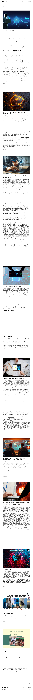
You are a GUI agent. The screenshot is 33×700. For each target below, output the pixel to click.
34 (4, 683)
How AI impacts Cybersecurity (11, 31)
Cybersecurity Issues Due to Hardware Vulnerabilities (14, 113)
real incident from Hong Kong (13, 41)
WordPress (29, 697)
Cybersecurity (7, 569)
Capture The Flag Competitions (12, 286)
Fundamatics (4, 1)
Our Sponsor (6, 650)
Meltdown (27, 137)
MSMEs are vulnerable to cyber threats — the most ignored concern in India (16, 503)
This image (7, 397)
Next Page (29, 683)
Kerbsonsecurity (11, 417)
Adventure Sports (8, 613)
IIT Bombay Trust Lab (19, 576)
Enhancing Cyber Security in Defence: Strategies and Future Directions (14, 458)
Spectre (22, 137)
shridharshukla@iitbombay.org (16, 669)
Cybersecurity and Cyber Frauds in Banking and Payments (15, 176)
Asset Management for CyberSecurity (14, 378)
